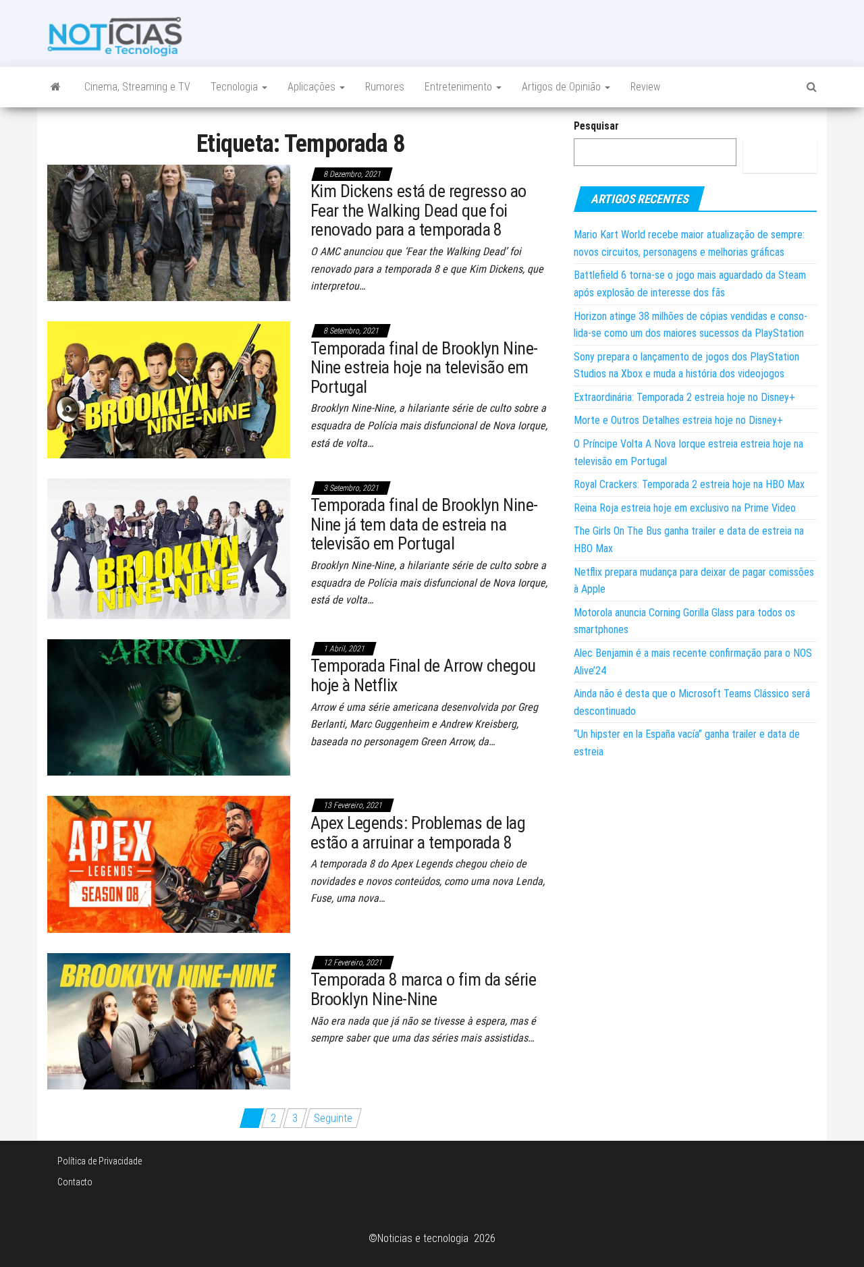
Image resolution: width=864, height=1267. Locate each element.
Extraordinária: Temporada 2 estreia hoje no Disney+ (684, 397)
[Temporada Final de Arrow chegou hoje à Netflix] (168, 706)
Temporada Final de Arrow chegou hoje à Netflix (423, 675)
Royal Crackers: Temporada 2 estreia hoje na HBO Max (689, 484)
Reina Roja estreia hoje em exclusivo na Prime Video (685, 508)
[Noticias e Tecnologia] (55, 87)
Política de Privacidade (99, 1161)
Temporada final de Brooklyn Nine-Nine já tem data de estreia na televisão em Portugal (424, 524)
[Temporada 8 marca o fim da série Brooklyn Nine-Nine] (168, 1020)
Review (645, 86)
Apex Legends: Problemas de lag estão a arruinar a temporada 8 (417, 833)
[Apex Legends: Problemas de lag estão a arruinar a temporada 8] (168, 863)
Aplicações (313, 86)
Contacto (74, 1182)
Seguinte (333, 1118)
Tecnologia (236, 86)
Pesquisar (596, 125)
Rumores (384, 86)
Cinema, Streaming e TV (137, 86)
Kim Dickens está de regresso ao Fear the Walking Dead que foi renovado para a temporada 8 (418, 210)
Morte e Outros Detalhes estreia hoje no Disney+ (678, 420)
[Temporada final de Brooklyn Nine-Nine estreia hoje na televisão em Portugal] (168, 389)
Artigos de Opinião (562, 86)
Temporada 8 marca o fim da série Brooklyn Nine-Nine (423, 989)
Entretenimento (460, 86)
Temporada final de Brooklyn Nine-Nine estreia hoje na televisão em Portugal (424, 367)
